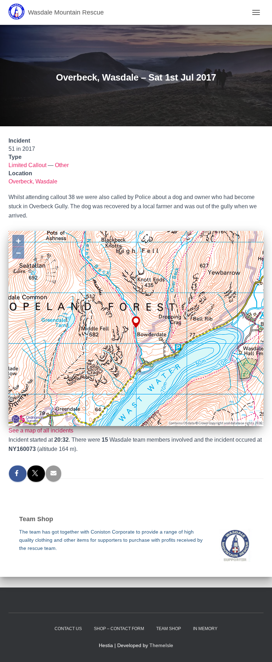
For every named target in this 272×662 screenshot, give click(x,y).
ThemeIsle (161, 645)
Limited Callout (27, 165)
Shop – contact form (119, 628)
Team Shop (168, 628)
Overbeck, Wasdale (32, 181)
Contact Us (68, 628)
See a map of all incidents (40, 430)
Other (62, 165)
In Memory (205, 628)
